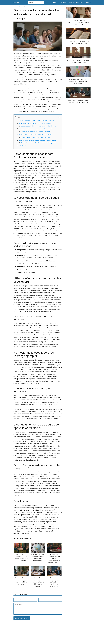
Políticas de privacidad (75, 2)
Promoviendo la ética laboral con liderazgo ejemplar (35, 134)
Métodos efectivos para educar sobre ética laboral (35, 129)
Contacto (88, 2)
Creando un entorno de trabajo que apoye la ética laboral (37, 140)
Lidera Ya (16, 2)
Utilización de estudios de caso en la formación (36, 132)
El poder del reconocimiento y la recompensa (35, 137)
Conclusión (22, 146)
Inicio (54, 2)
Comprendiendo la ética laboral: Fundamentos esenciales (36, 121)
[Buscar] (42, 2)
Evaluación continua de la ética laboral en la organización (39, 143)
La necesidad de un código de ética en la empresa (35, 123)
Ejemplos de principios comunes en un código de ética (38, 126)
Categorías (62, 2)
